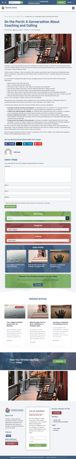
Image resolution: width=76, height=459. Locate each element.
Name (6, 185)
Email (6, 191)
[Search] (21, 2)
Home (6, 16)
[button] (73, 8)
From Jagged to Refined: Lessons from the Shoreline (16, 265)
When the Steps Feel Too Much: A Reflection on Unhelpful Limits (37, 265)
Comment (7, 166)
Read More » (10, 340)
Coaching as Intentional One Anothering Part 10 (57, 265)
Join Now (61, 2)
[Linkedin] (2, 2)
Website (6, 197)
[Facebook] (5, 2)
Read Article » (10, 270)
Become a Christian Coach (16, 16)
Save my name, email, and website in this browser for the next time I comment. (28, 203)
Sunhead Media (61, 457)
